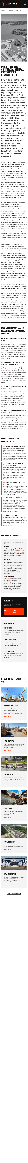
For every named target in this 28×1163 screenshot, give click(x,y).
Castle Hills (4, 284)
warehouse (21, 550)
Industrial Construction (15, 446)
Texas (16, 345)
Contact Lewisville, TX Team (14, 611)
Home (3, 10)
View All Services (14, 893)
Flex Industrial (11, 515)
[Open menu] (25, 3)
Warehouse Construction (15, 482)
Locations (9, 10)
